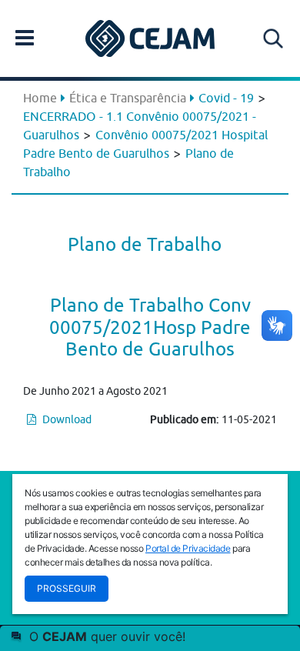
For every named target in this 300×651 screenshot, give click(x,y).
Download (66, 419)
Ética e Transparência (127, 98)
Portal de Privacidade (188, 548)
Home (40, 98)
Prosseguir (66, 588)
